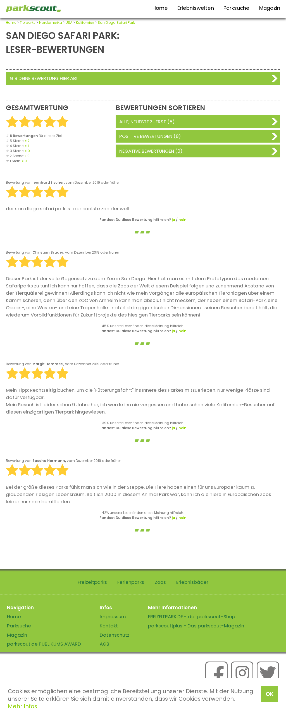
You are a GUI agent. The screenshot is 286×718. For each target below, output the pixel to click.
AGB (104, 644)
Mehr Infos (22, 706)
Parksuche (236, 7)
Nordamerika (50, 22)
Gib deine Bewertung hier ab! (43, 78)
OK (270, 694)
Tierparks (27, 22)
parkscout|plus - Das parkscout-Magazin (196, 625)
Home (160, 7)
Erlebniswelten (195, 7)
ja (173, 219)
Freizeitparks (92, 582)
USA (69, 22)
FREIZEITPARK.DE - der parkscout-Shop (191, 616)
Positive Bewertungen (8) (150, 136)
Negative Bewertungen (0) (150, 151)
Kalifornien (85, 22)
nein (182, 219)
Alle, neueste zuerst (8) (147, 121)
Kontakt (109, 625)
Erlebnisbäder (192, 582)
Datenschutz (114, 635)
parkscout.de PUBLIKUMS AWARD (44, 644)
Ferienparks (130, 582)
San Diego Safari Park (116, 22)
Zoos (160, 582)
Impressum (113, 616)
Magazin (269, 7)
